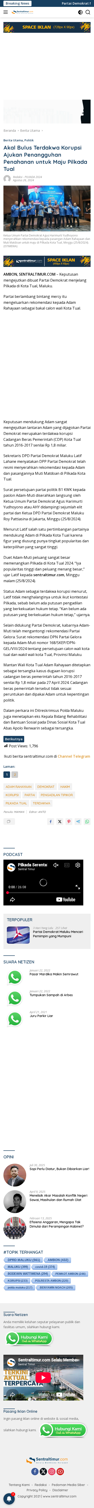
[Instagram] (51, 1472)
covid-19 (45, 1267)
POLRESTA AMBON (51, 1280)
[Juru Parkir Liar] (14, 1019)
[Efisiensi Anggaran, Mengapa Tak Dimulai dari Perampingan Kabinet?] (14, 1228)
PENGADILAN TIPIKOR (57, 795)
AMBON (58, 1260)
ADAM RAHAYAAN (18, 787)
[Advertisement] (47, 64)
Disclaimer (60, 1490)
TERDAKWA (41, 803)
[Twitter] (43, 1472)
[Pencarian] (88, 12)
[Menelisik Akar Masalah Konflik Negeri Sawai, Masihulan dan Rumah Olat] (14, 1201)
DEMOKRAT (46, 787)
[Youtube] (60, 1472)
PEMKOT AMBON (70, 1273)
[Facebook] (35, 1472)
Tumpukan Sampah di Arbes (51, 995)
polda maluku (20, 1287)
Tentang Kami (19, 1485)
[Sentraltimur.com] (22, 12)
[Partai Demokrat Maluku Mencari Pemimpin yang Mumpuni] (18, 935)
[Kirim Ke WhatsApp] (87, 821)
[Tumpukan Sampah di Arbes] (14, 998)
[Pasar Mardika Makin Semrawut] (14, 977)
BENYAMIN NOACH (56, 1287)
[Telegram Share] (78, 821)
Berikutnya (14, 739)
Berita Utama (13, 140)
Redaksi (17, 177)
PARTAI (30, 795)
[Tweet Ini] (59, 821)
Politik (29, 140)
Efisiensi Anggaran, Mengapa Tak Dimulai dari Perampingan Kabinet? (57, 1224)
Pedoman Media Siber (68, 1485)
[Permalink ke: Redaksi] (7, 178)
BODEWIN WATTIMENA (28, 1273)
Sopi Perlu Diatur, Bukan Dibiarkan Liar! (59, 1169)
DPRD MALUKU (24, 1260)
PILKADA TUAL (16, 803)
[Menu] (6, 12)
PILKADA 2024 (33, 177)
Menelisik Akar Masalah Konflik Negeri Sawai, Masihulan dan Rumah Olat (58, 1197)
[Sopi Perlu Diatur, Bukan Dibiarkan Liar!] (14, 1175)
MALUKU (18, 1267)
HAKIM (65, 787)
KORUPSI (12, 795)
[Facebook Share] (50, 821)
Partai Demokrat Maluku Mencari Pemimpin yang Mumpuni (58, 934)
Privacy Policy (37, 1490)
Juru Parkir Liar (41, 1016)
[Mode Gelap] (80, 12)
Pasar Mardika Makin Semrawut (54, 974)
